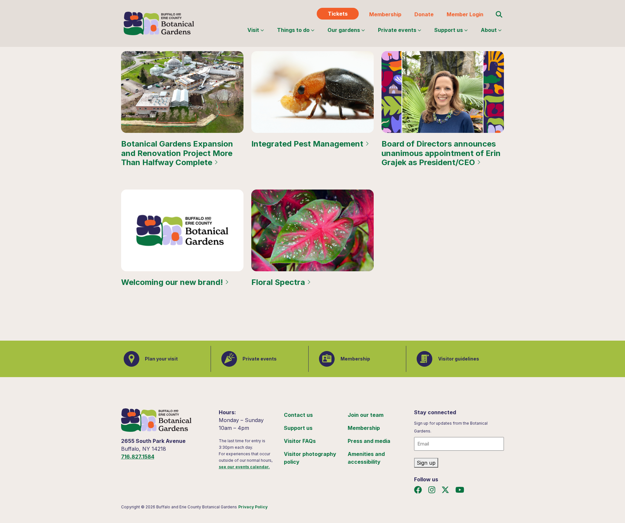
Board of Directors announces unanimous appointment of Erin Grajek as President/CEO (441, 153)
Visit (253, 30)
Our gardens (343, 30)
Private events (397, 30)
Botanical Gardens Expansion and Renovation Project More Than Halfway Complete (177, 153)
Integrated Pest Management (308, 143)
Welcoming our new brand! (173, 282)
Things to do (293, 30)
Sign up (426, 462)
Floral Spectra (279, 282)
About (489, 30)
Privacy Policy (253, 506)
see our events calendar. (244, 466)
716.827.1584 (137, 456)
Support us (448, 30)
